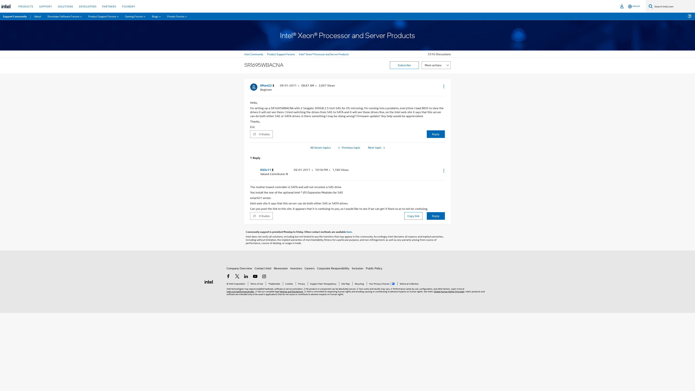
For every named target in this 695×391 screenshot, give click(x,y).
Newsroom (281, 268)
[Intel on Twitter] (237, 277)
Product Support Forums (281, 54)
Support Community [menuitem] (15, 16)
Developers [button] (87, 6)
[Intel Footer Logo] (209, 281)
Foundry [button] (128, 6)
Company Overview (239, 268)
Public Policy (374, 268)
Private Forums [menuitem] (175, 16)
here (349, 232)
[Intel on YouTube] (255, 277)
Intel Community (253, 54)
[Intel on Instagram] (264, 277)
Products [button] (25, 6)
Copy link (413, 216)
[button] (443, 86)
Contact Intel (263, 268)
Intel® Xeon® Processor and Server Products (324, 54)
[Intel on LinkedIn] (246, 277)
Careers (310, 268)
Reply (435, 134)
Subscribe (404, 65)
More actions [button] (433, 65)
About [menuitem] (37, 16)
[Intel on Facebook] (228, 277)
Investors (296, 268)
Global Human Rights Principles (449, 291)
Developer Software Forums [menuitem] (63, 16)
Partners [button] (109, 6)
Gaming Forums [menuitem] (134, 16)
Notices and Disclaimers (291, 291)
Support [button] (45, 6)
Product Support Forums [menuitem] (102, 16)
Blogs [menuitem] (155, 16)
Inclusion (357, 268)
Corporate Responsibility (333, 268)
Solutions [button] (65, 6)
